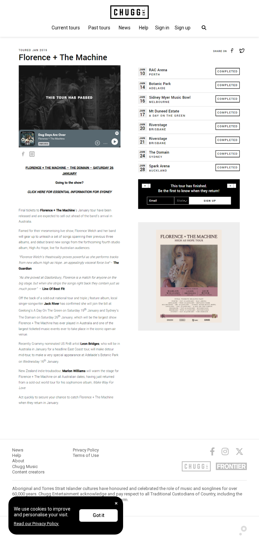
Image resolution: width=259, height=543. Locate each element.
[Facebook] (212, 451)
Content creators (28, 471)
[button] (162, 27)
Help (143, 27)
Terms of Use (86, 455)
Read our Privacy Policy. (36, 523)
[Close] (116, 503)
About (18, 460)
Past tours (99, 27)
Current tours (66, 27)
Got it (98, 515)
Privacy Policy (86, 449)
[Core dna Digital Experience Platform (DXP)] (241, 528)
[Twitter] (239, 451)
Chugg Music (25, 466)
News (125, 27)
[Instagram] (225, 451)
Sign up (183, 27)
